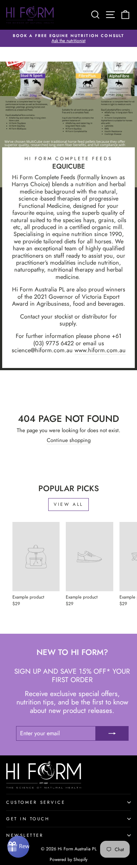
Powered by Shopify (68, 859)
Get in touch (27, 819)
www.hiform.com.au (100, 350)
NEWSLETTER (24, 835)
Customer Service (35, 802)
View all (68, 504)
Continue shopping (69, 440)
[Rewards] (18, 847)
